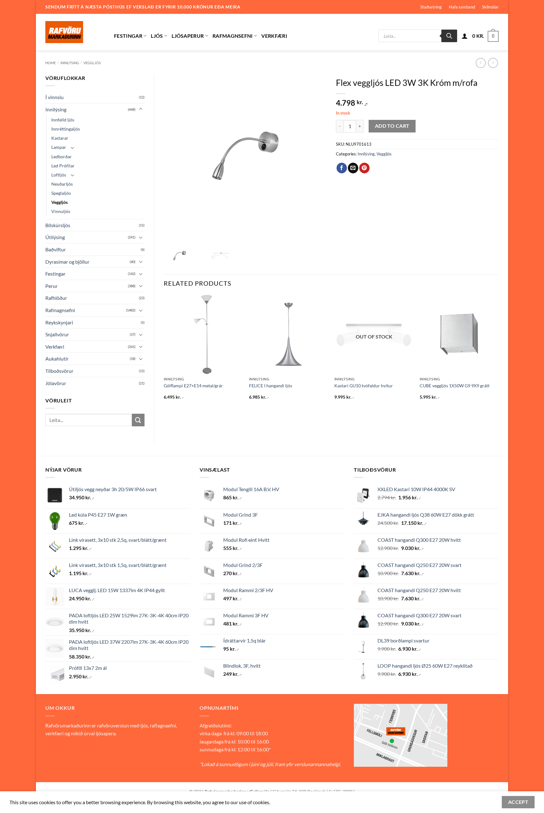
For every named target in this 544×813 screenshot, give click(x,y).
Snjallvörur (57, 334)
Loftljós (58, 174)
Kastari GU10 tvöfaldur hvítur (363, 385)
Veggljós (92, 63)
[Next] (498, 353)
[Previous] (164, 353)
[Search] (449, 36)
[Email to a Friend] (353, 168)
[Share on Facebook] (342, 168)
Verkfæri (274, 36)
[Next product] (480, 63)
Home (50, 63)
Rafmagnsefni (232, 36)
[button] (465, 36)
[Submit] (138, 420)
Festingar (128, 36)
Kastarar (59, 138)
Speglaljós (61, 193)
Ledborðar (61, 156)
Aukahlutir (57, 359)
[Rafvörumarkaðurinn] (75, 32)
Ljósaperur (188, 36)
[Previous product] (493, 63)
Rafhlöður (56, 298)
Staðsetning (431, 6)
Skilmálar (490, 6)
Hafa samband (462, 6)
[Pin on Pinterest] (364, 168)
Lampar (58, 147)
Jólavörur (55, 383)
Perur (51, 286)
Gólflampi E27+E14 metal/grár (193, 385)
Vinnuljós (60, 211)
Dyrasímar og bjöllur (67, 262)
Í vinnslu (54, 97)
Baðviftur (55, 249)
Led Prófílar (63, 165)
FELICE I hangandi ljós (270, 385)
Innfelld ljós (62, 119)
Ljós (157, 36)
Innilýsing (69, 63)
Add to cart (392, 126)
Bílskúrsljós (57, 225)
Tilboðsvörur (59, 371)
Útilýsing (55, 237)
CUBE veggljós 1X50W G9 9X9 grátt (455, 385)
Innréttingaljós (65, 129)
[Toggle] (140, 109)
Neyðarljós (62, 184)
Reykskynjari (59, 322)
